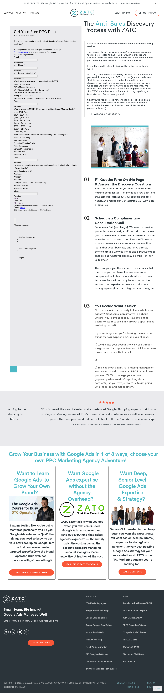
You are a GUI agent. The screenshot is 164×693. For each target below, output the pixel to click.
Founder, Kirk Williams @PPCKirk (138, 603)
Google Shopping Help (96, 617)
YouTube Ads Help (94, 639)
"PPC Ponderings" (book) (134, 625)
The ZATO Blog (130, 639)
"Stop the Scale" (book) (134, 632)
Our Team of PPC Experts (135, 610)
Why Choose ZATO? (132, 617)
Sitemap (121, 683)
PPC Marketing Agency (96, 603)
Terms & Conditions (133, 685)
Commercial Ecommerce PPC (100, 661)
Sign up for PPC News (133, 654)
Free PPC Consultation (96, 647)
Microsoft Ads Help (95, 632)
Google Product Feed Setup (99, 625)
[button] (8, 13)
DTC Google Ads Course (97, 654)
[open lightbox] (119, 147)
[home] (82, 12)
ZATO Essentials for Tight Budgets (101, 668)
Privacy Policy (151, 685)
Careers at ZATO (131, 647)
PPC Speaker (129, 661)
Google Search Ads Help (97, 610)
